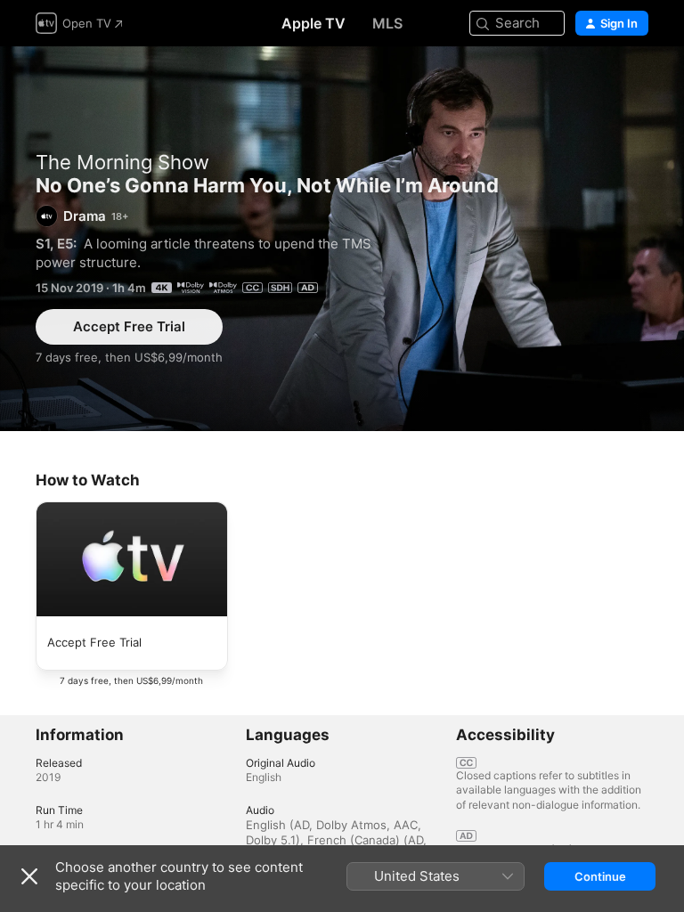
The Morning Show (122, 162)
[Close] (29, 876)
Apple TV (313, 23)
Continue (600, 876)
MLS (387, 23)
